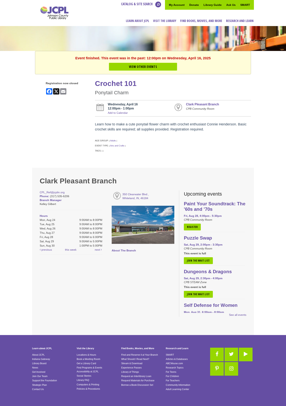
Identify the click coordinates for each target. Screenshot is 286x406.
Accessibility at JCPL (88, 371)
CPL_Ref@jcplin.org (52, 192)
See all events (237, 314)
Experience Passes (131, 367)
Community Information (178, 385)
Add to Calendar (118, 112)
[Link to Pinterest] (217, 369)
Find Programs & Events (89, 367)
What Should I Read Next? (135, 359)
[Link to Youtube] (246, 354)
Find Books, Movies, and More (137, 348)
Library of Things (130, 372)
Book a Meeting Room (88, 359)
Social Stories (84, 375)
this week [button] (70, 249)
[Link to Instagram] (231, 369)
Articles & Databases (177, 359)
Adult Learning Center (177, 389)
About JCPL (38, 355)
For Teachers (173, 380)
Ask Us (231, 4)
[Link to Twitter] (231, 354)
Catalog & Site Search (137, 4)
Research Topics (174, 367)
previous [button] (46, 249)
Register (192, 227)
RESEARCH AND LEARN (240, 21)
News (35, 367)
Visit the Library (85, 348)
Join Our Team (39, 376)
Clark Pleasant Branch (202, 104)
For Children (172, 376)
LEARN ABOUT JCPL (137, 21)
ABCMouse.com (174, 363)
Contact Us (38, 389)
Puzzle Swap (198, 238)
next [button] (98, 249)
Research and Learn (177, 348)
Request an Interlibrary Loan (136, 376)
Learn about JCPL (42, 348)
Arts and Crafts (117, 145)
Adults (113, 140)
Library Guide (213, 4)
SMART (245, 4)
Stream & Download (131, 363)
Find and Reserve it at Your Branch (139, 355)
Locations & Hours (86, 355)
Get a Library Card (86, 363)
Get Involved (38, 372)
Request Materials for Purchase (137, 380)
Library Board (39, 363)
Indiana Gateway (41, 359)
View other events (143, 66)
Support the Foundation (44, 380)
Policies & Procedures (88, 389)
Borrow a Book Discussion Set (137, 385)
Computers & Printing (88, 384)
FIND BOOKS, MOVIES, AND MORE (201, 21)
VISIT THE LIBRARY (164, 21)
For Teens (171, 372)
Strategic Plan (39, 385)
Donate (194, 4)
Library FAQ (83, 380)
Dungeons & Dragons (208, 271)
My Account (177, 4)
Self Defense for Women (211, 305)
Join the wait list (198, 260)
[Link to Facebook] (217, 354)
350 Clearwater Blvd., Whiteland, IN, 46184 (135, 196)
